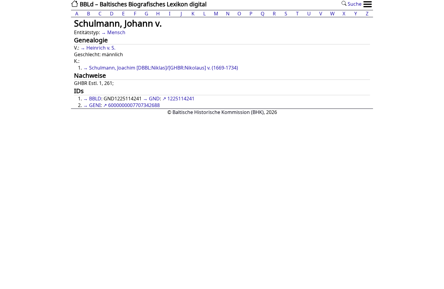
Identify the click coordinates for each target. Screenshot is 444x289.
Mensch (116, 32)
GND (154, 98)
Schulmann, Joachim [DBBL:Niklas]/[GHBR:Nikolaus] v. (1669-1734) (163, 67)
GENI (95, 105)
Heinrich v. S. (100, 47)
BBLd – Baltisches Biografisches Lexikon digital (142, 4)
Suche (354, 4)
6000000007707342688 (134, 105)
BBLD (95, 98)
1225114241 (181, 98)
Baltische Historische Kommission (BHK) (218, 112)
